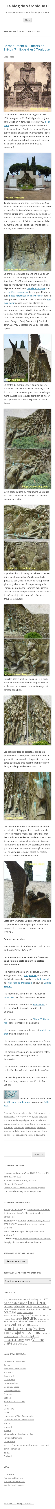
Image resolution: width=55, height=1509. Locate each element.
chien (20, 1124)
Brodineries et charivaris (15, 1368)
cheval (14, 1124)
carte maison (41, 1306)
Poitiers (39, 1328)
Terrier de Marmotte (13, 1437)
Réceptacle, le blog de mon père (18, 1434)
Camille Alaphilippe (36, 288)
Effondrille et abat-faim (14, 1401)
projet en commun (27, 1332)
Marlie (6, 1412)
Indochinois (38, 1004)
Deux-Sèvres (28, 1313)
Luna (6, 1405)
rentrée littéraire (11, 1336)
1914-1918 (9, 997)
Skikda (44, 1131)
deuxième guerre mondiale (15, 1315)
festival (7, 1319)
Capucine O (9, 1376)
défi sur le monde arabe (18, 1102)
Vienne (38, 1339)
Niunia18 (8, 1427)
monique (8, 1220)
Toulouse (14, 1134)
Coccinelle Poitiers (12, 1390)
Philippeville (30, 1127)
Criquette (8, 1394)
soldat (6, 1134)
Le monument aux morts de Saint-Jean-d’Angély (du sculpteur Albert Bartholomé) (27, 1213)
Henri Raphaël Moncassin (19, 982)
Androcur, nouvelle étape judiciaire (20, 1180)
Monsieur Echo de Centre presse (19, 1419)
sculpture (36, 1131)
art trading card (35, 1299)
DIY (30, 1314)
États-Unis (17, 1344)
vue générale (30, 975)
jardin (19, 1318)
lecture (29, 1318)
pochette (34, 1325)
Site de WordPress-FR (14, 1485)
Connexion (9, 1474)
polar (7, 1333)
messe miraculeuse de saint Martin (26, 295)
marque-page (42, 1319)
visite (30, 1134)
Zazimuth (8, 1456)
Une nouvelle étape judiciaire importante (23, 1191)
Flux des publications (13, 1478)
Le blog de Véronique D (28, 6)
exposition (37, 1315)
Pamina (7, 1430)
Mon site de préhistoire (14, 1361)
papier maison (40, 1321)
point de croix (18, 1328)
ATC (46, 1299)
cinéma (46, 1309)
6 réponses (9, 56)
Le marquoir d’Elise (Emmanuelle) (19, 1416)
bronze (7, 1120)
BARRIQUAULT (10, 1224)
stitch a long (14, 1339)
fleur (13, 1319)
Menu (27, 20)
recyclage (47, 1333)
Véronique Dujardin (13, 1209)
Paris (7, 1324)
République (25, 1131)
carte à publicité (33, 1309)
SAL (21, 1335)
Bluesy (7, 1365)
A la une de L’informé (13, 1184)
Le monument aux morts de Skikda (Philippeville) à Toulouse (27, 47)
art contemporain (18, 1299)
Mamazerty (9, 1408)
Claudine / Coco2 (11, 1386)
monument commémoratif (16, 1321)
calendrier (19, 1306)
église (24, 1344)
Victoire (23, 1134)
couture (10, 1312)
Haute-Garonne (31, 1124)
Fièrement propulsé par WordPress (19, 1503)
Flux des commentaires (14, 1481)
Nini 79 (7, 1423)
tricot (28, 1340)
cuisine (19, 1312)
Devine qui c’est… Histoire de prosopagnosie (24, 1187)
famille (45, 1315)
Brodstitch (8, 1372)
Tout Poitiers (9, 1441)
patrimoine (19, 1127)
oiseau (31, 1321)
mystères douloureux (17, 292)
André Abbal (43, 979)
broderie (37, 1302)
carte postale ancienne (14, 1309)
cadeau (8, 1306)
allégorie (43, 1116)
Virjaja (6, 1452)
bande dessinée (16, 1303)
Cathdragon (9, 1379)
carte (29, 1306)
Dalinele (7, 1397)
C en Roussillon (11, 1383)
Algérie (35, 1116)
